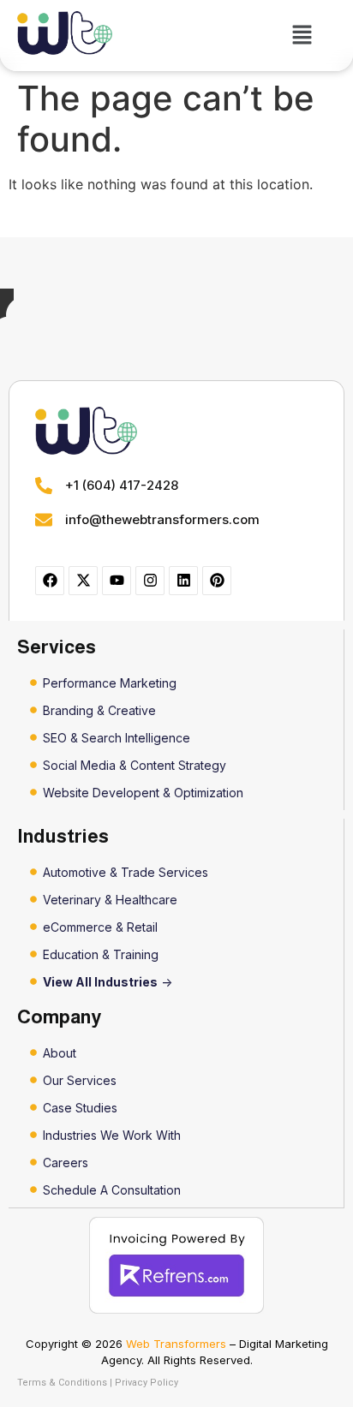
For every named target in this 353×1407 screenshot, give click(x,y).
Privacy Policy (146, 1382)
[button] (302, 35)
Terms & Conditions (62, 1382)
